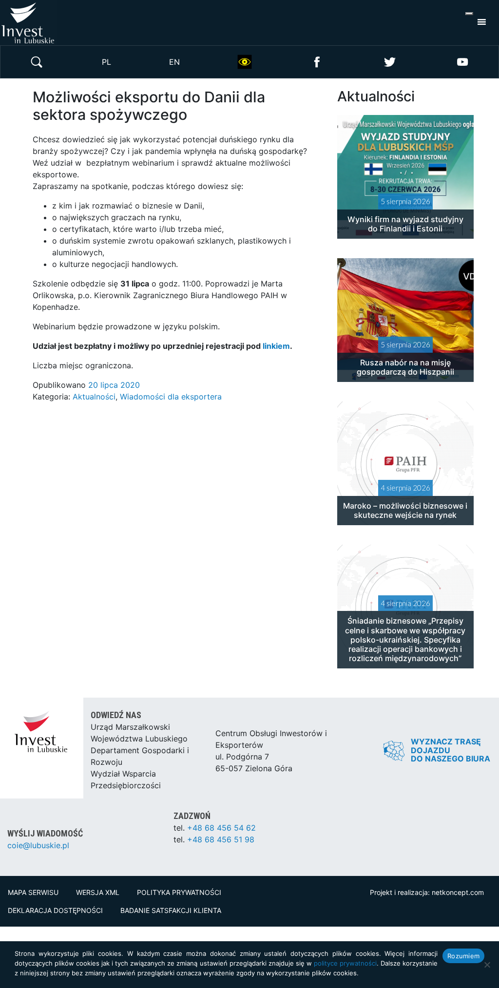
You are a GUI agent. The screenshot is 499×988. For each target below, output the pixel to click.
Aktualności (94, 396)
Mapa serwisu (33, 892)
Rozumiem (463, 956)
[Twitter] (390, 61)
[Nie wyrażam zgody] (487, 964)
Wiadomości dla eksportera (171, 396)
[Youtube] (462, 61)
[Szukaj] (36, 61)
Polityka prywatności (179, 892)
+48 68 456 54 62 (221, 828)
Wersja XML (97, 892)
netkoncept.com (458, 892)
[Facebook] (317, 61)
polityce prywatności (345, 963)
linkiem (276, 346)
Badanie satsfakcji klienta (170, 910)
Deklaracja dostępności (55, 910)
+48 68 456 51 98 (220, 839)
